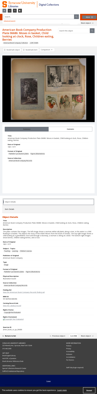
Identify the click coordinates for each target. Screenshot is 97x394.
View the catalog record (12, 305)
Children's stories (26, 251)
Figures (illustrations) (37, 154)
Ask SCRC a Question (9, 358)
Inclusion (69, 354)
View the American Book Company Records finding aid (24, 292)
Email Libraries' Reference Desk (12, 361)
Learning (15, 251)
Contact (48, 381)
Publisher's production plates (19, 154)
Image (6, 265)
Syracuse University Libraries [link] (14, 343)
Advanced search (9, 21)
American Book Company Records (20, 161)
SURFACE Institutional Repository (13, 371)
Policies (68, 346)
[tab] (26, 129)
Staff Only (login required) (74, 368)
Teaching (7, 251)
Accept (89, 390)
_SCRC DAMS (34, 43)
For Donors (70, 360)
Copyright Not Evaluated (12, 312)
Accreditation (70, 357)
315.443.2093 (6, 349)
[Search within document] (92, 30)
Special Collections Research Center (14, 368)
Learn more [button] (62, 390)
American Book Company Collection (16, 43)
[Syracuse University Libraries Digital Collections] (37, 4)
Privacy (68, 349)
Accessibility (70, 351)
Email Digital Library (9, 356)
